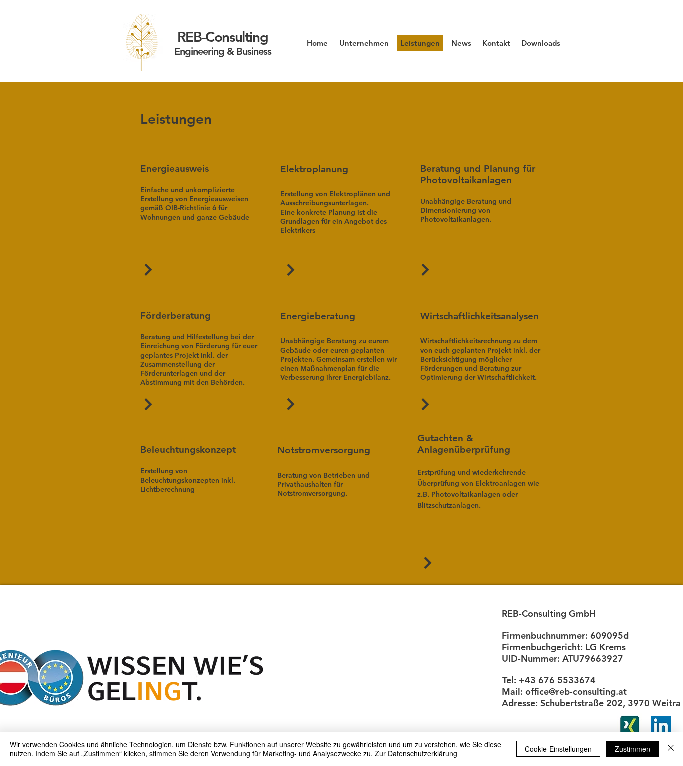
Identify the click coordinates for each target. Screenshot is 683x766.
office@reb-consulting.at (576, 692)
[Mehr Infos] (148, 270)
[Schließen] (671, 749)
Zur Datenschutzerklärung (416, 753)
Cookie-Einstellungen (558, 749)
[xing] (630, 725)
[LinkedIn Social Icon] (661, 726)
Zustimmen (632, 749)
